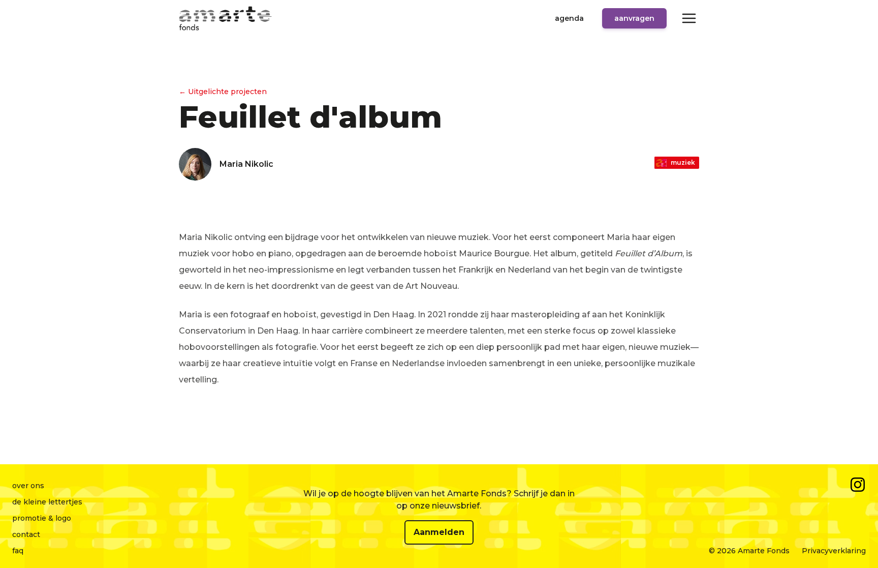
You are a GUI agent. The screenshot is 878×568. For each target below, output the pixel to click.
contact (26, 534)
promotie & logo (41, 518)
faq (17, 550)
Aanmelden (439, 532)
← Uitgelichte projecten (223, 91)
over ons (28, 485)
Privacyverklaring (834, 550)
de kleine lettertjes (47, 501)
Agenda (569, 18)
